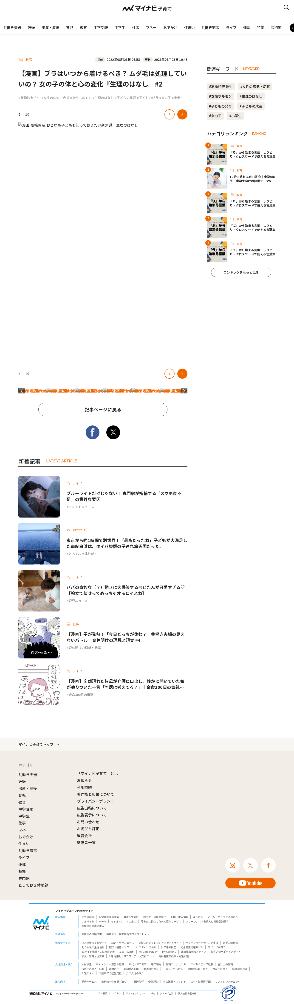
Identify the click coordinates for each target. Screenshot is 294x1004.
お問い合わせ (88, 821)
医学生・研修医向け (154, 917)
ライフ (231, 27)
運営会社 (84, 835)
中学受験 (101, 27)
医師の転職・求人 (198, 969)
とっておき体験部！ (83, 553)
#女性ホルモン (80, 97)
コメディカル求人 (173, 969)
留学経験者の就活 (109, 917)
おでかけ (170, 27)
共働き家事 (210, 27)
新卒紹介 (156, 964)
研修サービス (89, 981)
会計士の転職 (225, 964)
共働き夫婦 (12, 27)
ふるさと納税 (126, 951)
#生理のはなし (103, 97)
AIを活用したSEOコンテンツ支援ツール (131, 956)
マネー (151, 27)
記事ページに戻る (103, 409)
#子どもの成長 (147, 97)
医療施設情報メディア (193, 951)
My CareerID (169, 951)
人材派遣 (87, 964)
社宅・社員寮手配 (200, 981)
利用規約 (84, 787)
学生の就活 (88, 917)
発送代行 (139, 981)
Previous (21, 390)
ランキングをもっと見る (241, 272)
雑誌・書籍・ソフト (120, 947)
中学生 (120, 27)
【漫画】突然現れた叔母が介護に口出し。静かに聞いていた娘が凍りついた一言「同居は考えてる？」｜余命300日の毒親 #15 (125, 684)
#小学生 (178, 97)
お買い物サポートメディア (226, 951)
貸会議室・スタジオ (174, 981)
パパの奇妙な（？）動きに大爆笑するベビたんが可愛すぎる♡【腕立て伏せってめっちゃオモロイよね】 (126, 590)
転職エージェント (176, 964)
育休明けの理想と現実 (85, 647)
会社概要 (102, 993)
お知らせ (84, 780)
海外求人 (198, 917)
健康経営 (153, 981)
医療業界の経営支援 (110, 973)
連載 (246, 27)
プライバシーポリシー (95, 801)
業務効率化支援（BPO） (115, 981)
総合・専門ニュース (122, 942)
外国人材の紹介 (135, 973)
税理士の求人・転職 (93, 969)
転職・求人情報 (179, 917)
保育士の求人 (220, 969)
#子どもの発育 (125, 97)
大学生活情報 (230, 942)
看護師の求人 (150, 969)
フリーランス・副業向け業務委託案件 (207, 921)
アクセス (116, 993)
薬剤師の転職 (131, 969)
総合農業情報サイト (192, 947)
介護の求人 (88, 973)
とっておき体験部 (33, 885)
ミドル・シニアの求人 (123, 921)
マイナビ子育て (217, 947)
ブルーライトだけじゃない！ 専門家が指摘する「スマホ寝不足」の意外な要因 (124, 496)
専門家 (276, 27)
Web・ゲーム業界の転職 (110, 964)
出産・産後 (50, 27)
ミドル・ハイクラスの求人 (223, 917)
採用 (153, 993)
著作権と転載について (95, 794)
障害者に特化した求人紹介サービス (161, 921)
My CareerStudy (148, 951)
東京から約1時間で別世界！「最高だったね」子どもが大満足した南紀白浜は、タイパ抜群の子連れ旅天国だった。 (127, 543)
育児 (69, 27)
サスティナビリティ (136, 993)
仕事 (135, 27)
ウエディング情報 (146, 947)
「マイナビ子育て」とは (97, 773)
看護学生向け (131, 917)
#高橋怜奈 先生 (29, 97)
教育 (83, 27)
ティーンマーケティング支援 (202, 942)
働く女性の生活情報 (93, 947)
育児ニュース (78, 600)
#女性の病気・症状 (55, 97)
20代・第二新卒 (138, 964)
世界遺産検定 (168, 947)
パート (102, 921)
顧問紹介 (114, 969)
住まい (189, 27)
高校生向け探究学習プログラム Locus (127, 934)
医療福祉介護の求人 (93, 926)
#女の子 (165, 97)
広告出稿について (92, 808)
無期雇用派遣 (239, 969)
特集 (260, 27)
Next (184, 390)
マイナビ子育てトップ (35, 744)
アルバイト (88, 921)
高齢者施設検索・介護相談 (173, 956)
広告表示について (92, 815)
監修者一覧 (86, 842)
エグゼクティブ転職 (202, 964)
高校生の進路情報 (92, 934)
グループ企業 (166, 993)
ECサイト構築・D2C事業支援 (98, 951)
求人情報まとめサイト (94, 942)
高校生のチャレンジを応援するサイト (160, 942)
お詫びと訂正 (88, 828)
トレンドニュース (81, 506)
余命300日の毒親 (81, 694)
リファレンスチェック (227, 981)
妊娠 (31, 27)
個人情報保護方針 (187, 993)
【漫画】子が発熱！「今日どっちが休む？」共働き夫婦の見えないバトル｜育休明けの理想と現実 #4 (126, 637)
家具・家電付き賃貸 (93, 956)
